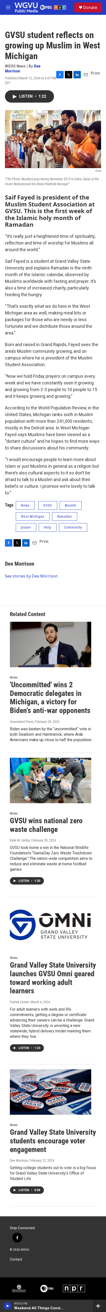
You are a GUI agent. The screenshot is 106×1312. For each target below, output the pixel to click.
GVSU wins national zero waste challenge (46, 825)
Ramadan (64, 516)
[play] (7, 1305)
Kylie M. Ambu (20, 840)
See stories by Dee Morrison (31, 576)
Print (95, 73)
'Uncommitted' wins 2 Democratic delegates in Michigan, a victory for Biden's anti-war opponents (50, 697)
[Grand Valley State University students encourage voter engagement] (50, 1092)
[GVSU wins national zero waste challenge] (50, 780)
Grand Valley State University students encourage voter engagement (53, 1141)
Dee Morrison (19, 564)
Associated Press (21, 722)
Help (47, 527)
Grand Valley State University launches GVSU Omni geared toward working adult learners (53, 978)
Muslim (70, 505)
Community (73, 527)
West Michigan (32, 516)
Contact (16, 1259)
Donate (90, 7)
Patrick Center (19, 1002)
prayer (26, 527)
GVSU (47, 505)
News (25, 505)
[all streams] (99, 1306)
